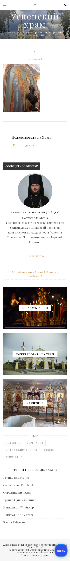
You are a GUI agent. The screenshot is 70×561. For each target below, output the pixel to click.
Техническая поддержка (35, 555)
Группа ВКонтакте (16, 477)
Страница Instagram (17, 492)
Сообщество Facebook (18, 485)
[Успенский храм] (35, 24)
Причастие (14, 457)
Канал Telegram (14, 522)
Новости (50, 449)
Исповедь (13, 442)
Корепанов (35, 442)
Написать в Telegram (18, 515)
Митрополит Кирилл (21, 449)
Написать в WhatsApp (18, 507)
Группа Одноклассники (19, 500)
